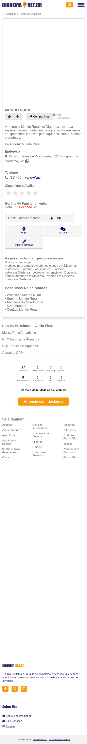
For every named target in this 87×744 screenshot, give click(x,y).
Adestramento (11, 430)
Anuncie (10, 726)
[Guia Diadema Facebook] (6, 688)
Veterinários (70, 457)
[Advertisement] (43, 62)
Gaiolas (37, 446)
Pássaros (69, 424)
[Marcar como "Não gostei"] (18, 116)
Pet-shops (69, 430)
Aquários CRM (12, 352)
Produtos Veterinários (70, 437)
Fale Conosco (14, 720)
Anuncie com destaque (44, 402)
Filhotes (37, 441)
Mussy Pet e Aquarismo (19, 332)
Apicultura (8, 435)
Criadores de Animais (40, 435)
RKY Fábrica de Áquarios (20, 339)
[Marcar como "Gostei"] (10, 116)
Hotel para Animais (39, 454)
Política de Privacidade (59, 739)
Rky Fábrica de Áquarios (20, 346)
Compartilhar (41, 116)
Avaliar (63, 232)
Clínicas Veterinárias (40, 426)
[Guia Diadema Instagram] (25, 688)
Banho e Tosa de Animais (11, 450)
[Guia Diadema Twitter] (16, 688)
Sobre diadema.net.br (18, 715)
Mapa (24, 232)
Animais (7, 424)
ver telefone (32, 177)
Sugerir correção (24, 244)
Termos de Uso (40, 739)
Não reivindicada (63, 116)
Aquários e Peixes (9, 442)
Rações (67, 443)
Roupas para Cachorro (71, 450)
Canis (6, 457)
